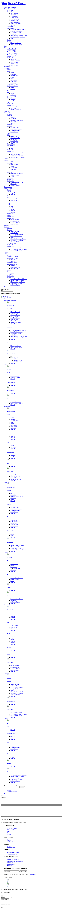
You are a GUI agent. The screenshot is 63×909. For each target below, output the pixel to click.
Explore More (10, 56)
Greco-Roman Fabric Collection (18, 279)
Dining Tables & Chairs (16, 234)
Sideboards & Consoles (16, 240)
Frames (12, 78)
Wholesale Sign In (12, 854)
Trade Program (11, 847)
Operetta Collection (15, 402)
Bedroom (9, 114)
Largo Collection (14, 224)
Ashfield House (18, 360)
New (5, 46)
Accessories (7, 66)
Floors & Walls (8, 187)
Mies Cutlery (13, 184)
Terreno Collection (15, 106)
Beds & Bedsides (14, 231)
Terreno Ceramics (15, 60)
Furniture (6, 225)
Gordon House (14, 17)
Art (8, 90)
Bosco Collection (14, 221)
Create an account (11, 841)
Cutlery (12, 166)
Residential (10, 10)
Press (8, 831)
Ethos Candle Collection (16, 403)
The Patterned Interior (16, 44)
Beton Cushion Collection (17, 152)
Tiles (8, 133)
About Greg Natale (12, 828)
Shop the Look (16, 357)
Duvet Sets (13, 118)
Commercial (10, 26)
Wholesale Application (13, 852)
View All (12, 25)
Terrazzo (12, 212)
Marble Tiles (13, 139)
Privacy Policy (11, 862)
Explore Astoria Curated (16, 182)
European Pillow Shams (16, 120)
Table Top (9, 170)
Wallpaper (9, 213)
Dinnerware (13, 167)
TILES (9, 203)
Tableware (10, 161)
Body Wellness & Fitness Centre (18, 35)
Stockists (9, 865)
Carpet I (12, 193)
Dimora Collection (15, 222)
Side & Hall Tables (15, 242)
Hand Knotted (14, 198)
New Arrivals (9, 372)
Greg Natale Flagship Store (17, 37)
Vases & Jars (13, 81)
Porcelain (12, 210)
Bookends (13, 74)
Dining (6, 158)
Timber (9, 215)
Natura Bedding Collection (17, 283)
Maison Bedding (14, 59)
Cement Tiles (13, 136)
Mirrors (12, 237)
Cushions (12, 89)
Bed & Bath (7, 111)
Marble (12, 209)
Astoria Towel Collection (17, 155)
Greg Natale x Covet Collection (18, 249)
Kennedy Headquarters (16, 31)
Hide (11, 201)
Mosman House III (15, 13)
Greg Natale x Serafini (16, 247)
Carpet (9, 190)
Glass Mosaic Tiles (15, 138)
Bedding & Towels (12, 262)
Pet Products (13, 80)
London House (14, 20)
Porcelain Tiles (14, 141)
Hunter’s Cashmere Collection (18, 29)
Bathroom (9, 124)
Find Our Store (11, 864)
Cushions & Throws (12, 84)
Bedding (12, 265)
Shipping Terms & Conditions (15, 861)
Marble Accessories (15, 109)
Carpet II (12, 194)
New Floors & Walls (12, 53)
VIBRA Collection (10, 390)
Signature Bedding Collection (18, 157)
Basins (12, 147)
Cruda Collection (14, 219)
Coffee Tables (14, 233)
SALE (5, 286)
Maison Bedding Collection (14, 54)
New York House (15, 19)
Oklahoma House (15, 16)
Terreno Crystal (14, 62)
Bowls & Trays (14, 75)
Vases (8, 102)
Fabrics (9, 255)
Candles (12, 99)
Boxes (12, 77)
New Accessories (11, 50)
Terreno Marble (14, 63)
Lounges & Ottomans (16, 236)
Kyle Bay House (18, 358)
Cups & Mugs (14, 164)
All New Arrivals (11, 49)
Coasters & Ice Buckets (16, 173)
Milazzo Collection (15, 154)
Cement (12, 206)
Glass (11, 207)
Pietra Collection (14, 108)
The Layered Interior (15, 43)
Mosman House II (15, 22)
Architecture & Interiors (10, 7)
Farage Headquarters (15, 32)
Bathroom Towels (15, 130)
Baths (11, 148)
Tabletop (9, 274)
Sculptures (13, 95)
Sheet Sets (13, 121)
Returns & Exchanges (13, 859)
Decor (8, 69)
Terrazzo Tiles (14, 142)
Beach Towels (14, 132)
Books (9, 40)
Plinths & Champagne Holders (18, 239)
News (8, 832)
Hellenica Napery (15, 185)
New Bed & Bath (11, 52)
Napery (12, 176)
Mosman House (18, 361)
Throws (12, 87)
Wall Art (12, 93)
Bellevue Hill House (15, 23)
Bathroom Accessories (16, 129)
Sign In (9, 790)
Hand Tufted (13, 200)
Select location (4, 899)
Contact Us (10, 834)
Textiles (6, 252)
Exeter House (14, 14)
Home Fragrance (11, 96)
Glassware (13, 169)
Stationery (13, 83)
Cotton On (13, 34)
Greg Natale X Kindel (16, 250)
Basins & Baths (14, 127)
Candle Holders (14, 101)
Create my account (12, 791)
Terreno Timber (14, 65)
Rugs (8, 196)
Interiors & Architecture (13, 829)
